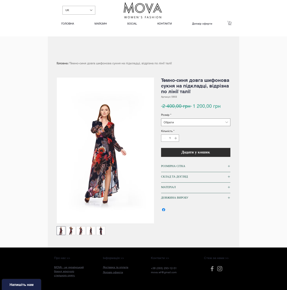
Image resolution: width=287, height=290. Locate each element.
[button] (115, 267)
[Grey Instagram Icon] (219, 268)
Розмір (166, 114)
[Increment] (176, 138)
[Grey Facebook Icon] (212, 268)
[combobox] (195, 122)
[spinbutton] (170, 138)
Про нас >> (62, 258)
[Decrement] (164, 138)
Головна (62, 63)
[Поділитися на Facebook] (163, 209)
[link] (229, 23)
